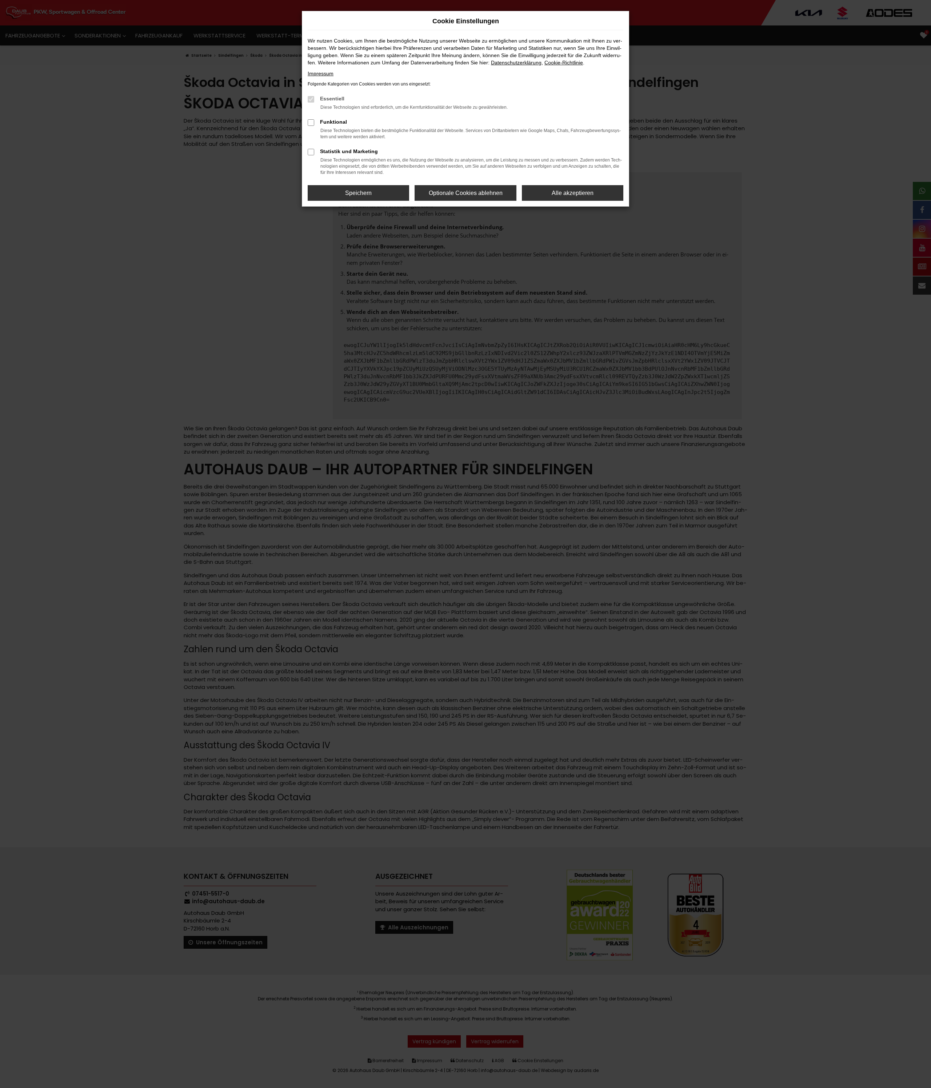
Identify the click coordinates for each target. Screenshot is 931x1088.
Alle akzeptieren (573, 193)
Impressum (320, 73)
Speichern (358, 193)
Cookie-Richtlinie (563, 62)
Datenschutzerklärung (516, 62)
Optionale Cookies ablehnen (466, 193)
